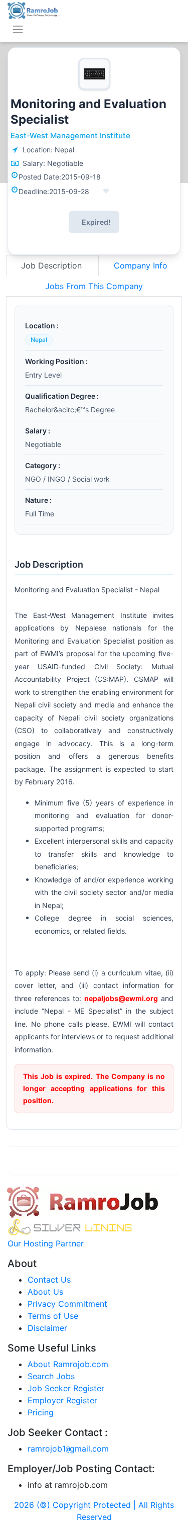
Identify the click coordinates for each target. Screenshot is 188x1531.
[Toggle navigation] (18, 29)
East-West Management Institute (70, 135)
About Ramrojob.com (68, 1364)
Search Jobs (51, 1376)
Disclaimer (47, 1328)
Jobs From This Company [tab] (94, 286)
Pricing (41, 1412)
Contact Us (49, 1280)
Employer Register (62, 1400)
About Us (45, 1292)
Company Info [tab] (140, 265)
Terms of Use (53, 1316)
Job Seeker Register (66, 1388)
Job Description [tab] (52, 265)
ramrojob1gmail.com (68, 1449)
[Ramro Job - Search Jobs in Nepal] (34, 10)
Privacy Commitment (67, 1304)
